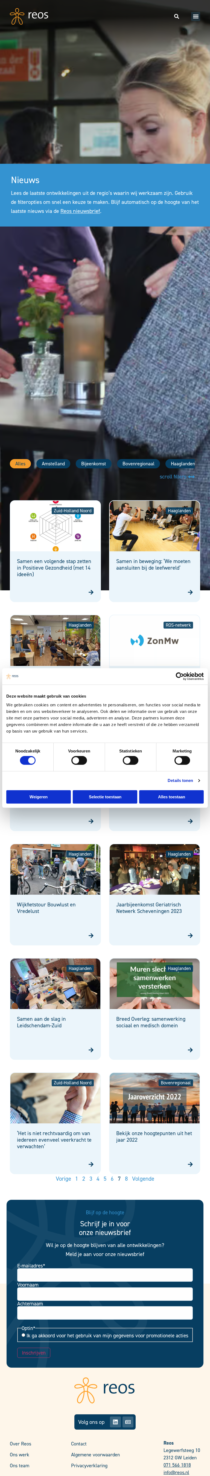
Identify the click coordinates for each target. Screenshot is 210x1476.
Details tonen (180, 780)
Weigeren (39, 796)
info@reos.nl (176, 1472)
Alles (20, 463)
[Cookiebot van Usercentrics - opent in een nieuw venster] (180, 676)
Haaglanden (183, 463)
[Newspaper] (127, 1422)
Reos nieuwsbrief (80, 211)
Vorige (63, 1179)
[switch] (79, 760)
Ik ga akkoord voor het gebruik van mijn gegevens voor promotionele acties (107, 1335)
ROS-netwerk (178, 625)
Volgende (143, 1179)
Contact (79, 1444)
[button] (195, 16)
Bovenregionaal (138, 463)
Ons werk (19, 1454)
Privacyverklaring (89, 1465)
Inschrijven (34, 1352)
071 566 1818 (177, 1465)
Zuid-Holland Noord (73, 511)
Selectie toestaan (105, 796)
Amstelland (53, 463)
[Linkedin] (115, 1422)
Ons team (19, 1465)
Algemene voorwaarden (95, 1454)
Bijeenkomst (93, 463)
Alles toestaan (171, 796)
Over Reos (20, 1444)
